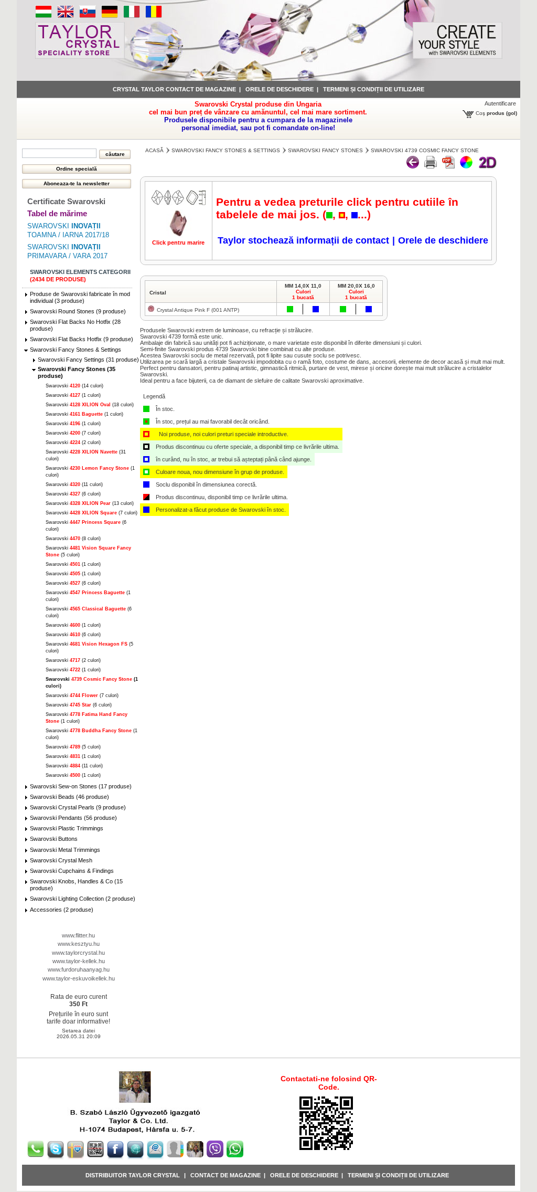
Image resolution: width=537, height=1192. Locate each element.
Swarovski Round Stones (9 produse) (78, 311)
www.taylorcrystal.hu (78, 953)
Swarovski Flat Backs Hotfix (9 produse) (81, 339)
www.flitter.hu (78, 935)
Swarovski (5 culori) (73, 747)
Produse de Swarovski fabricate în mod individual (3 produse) (80, 297)
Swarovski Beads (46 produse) (69, 797)
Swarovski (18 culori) (90, 404)
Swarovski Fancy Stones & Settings (75, 349)
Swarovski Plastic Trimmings (66, 828)
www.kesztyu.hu (79, 944)
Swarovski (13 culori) (90, 503)
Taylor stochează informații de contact (303, 240)
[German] (109, 16)
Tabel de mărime (57, 213)
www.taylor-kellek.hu (78, 961)
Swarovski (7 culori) (73, 433)
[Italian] (131, 16)
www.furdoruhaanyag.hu (79, 969)
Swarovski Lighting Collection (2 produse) (82, 898)
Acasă (154, 150)
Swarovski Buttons (54, 839)
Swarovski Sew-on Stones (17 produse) (81, 786)
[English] (65, 16)
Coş (480, 113)
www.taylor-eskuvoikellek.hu (78, 978)
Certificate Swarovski (66, 201)
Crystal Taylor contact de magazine (174, 89)
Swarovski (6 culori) (73, 494)
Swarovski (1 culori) (73, 395)
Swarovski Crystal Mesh (61, 860)
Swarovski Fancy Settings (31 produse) (88, 359)
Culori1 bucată (303, 294)
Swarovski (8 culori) (73, 538)
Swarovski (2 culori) (73, 442)
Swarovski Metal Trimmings (65, 850)
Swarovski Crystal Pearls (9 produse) (78, 807)
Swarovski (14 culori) (74, 385)
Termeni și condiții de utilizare (373, 89)
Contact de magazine (225, 1175)
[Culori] (466, 166)
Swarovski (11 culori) (74, 484)
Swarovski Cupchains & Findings (72, 871)
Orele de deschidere (279, 89)
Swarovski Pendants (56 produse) (73, 818)
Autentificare (500, 103)
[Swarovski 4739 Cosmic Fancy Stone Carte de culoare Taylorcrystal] (430, 166)
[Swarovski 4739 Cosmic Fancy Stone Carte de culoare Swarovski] (448, 166)
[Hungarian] (43, 16)
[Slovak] (87, 16)
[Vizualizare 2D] (487, 166)
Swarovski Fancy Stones (325, 150)
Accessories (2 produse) (61, 909)
